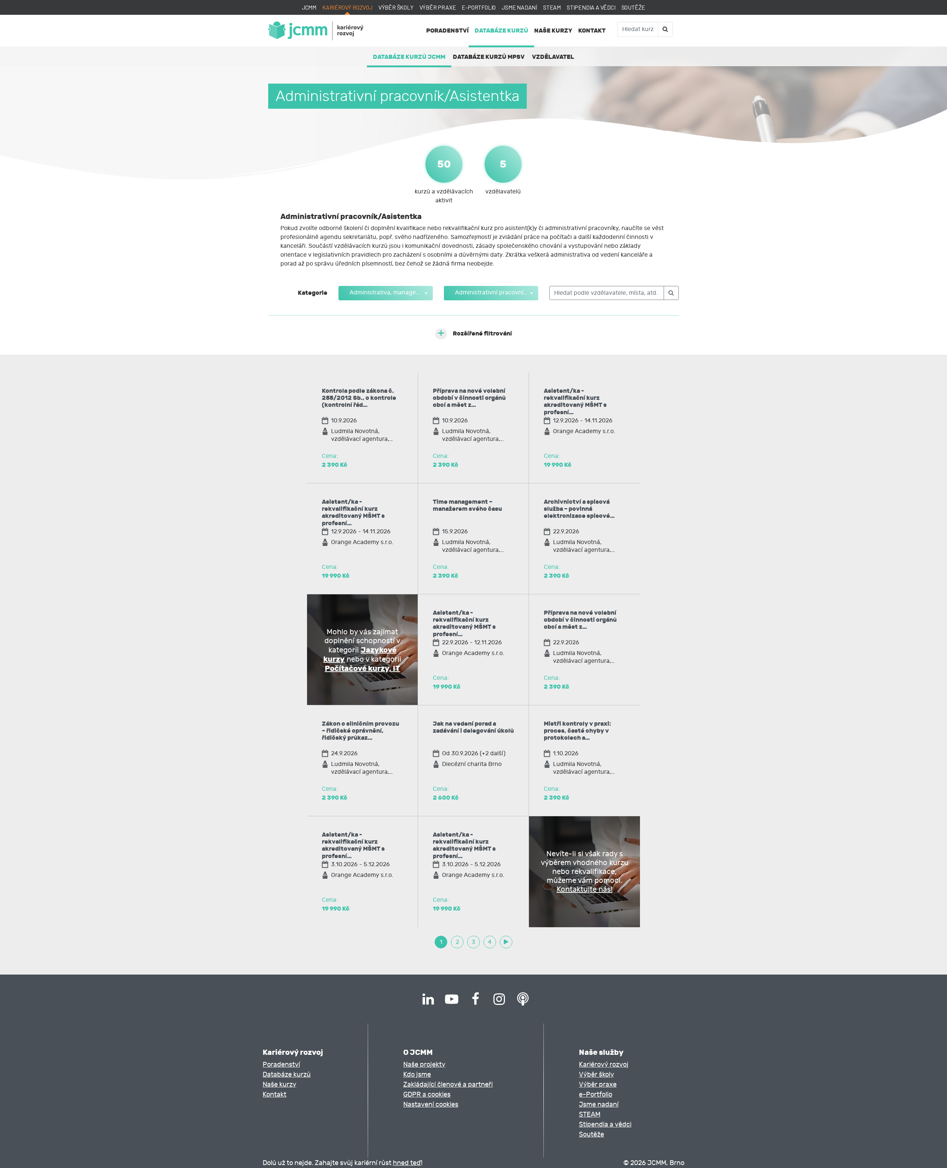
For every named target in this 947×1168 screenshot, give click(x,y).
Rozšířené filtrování (482, 333)
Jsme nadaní (519, 7)
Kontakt (592, 30)
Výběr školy (396, 7)
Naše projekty (424, 1065)
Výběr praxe (437, 7)
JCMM (309, 7)
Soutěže (633, 7)
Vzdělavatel (553, 56)
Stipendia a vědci (591, 7)
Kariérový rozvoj (347, 7)
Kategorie (312, 292)
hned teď (407, 1163)
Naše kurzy (553, 30)
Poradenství (447, 30)
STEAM (552, 7)
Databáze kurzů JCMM (409, 56)
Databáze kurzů (501, 30)
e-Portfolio (479, 7)
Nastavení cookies (430, 1104)
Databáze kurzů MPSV (489, 56)
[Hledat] (665, 29)
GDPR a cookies (427, 1094)
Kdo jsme (417, 1074)
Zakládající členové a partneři (448, 1084)
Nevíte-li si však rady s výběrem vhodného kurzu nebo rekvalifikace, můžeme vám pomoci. (584, 872)
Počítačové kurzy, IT (362, 668)
